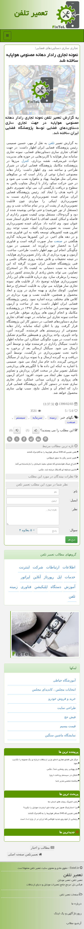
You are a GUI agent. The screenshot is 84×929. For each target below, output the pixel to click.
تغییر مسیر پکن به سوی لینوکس (62, 458)
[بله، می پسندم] (35, 430)
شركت (38, 567)
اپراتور (25, 577)
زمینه (53, 417)
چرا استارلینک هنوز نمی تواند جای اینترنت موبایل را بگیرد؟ (50, 807)
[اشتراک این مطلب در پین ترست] (45, 438)
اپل (59, 577)
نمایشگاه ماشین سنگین (60, 735)
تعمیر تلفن (30, 13)
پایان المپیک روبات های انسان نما (63, 801)
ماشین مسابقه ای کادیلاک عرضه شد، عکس (58, 469)
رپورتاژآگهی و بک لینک (68, 913)
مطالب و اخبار (41, 847)
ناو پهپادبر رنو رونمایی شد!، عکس (62, 769)
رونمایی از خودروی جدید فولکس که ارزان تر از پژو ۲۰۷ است (49, 819)
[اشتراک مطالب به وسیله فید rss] (9, 438)
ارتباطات (52, 567)
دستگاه (56, 587)
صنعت (58, 241)
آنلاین (37, 577)
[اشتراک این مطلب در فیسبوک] (24, 438)
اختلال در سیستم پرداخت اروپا (64, 775)
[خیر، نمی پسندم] (17, 430)
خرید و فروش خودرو (62, 698)
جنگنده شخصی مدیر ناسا (67, 781)
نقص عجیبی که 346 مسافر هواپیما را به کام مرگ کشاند (52, 452)
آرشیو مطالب (74, 923)
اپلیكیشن (40, 587)
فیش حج (70, 717)
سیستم (20, 417)
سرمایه (37, 417)
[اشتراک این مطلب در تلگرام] (31, 438)
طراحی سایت (66, 708)
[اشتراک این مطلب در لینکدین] (38, 438)
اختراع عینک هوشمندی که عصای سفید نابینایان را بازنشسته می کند (46, 464)
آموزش (69, 587)
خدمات (70, 577)
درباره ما (76, 903)
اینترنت (24, 567)
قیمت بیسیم (68, 726)
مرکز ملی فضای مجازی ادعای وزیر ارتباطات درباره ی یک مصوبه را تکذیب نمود (45, 761)
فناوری (26, 587)
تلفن (51, 143)
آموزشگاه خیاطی (64, 680)
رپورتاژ (49, 577)
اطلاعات (68, 567)
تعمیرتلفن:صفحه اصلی (23, 854)
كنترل (25, 161)
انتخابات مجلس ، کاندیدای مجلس (54, 689)
